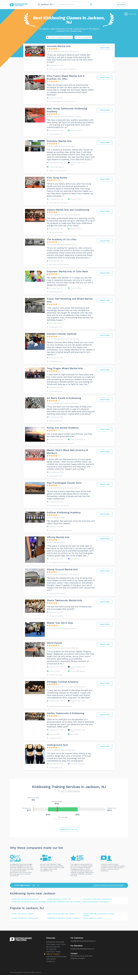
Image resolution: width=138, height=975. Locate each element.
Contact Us (50, 961)
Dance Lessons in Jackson (93, 918)
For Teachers (51, 949)
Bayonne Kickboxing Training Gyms (96, 902)
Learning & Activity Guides (56, 956)
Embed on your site (70, 829)
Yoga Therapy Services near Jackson (61, 914)
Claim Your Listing (53, 952)
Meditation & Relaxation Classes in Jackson (63, 918)
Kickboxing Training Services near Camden (63, 902)
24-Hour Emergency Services (61, 37)
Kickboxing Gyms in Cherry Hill (59, 899)
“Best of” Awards (52, 954)
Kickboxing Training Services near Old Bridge (29, 902)
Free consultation (84, 37)
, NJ (41, 908)
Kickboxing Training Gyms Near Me (25, 899)
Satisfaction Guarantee (55, 942)
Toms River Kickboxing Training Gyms (97, 899)
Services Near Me (53, 947)
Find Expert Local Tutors (56, 944)
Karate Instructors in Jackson (23, 914)
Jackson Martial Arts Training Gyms (25, 918)
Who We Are (51, 959)
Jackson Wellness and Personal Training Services (98, 914)
